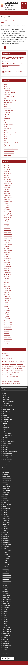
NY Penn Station (15, 372)
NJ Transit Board (10, 370)
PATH (5, 130)
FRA (5, 98)
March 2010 (7, 335)
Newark (16, 368)
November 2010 (8, 325)
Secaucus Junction (6, 378)
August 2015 (7, 252)
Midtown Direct (11, 366)
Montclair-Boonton (20, 366)
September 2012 (8, 298)
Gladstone (21, 361)
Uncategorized (7, 155)
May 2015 (6, 256)
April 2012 (6, 308)
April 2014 (6, 260)
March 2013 (7, 286)
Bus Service (7, 88)
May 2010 (6, 331)
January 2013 (7, 290)
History (6, 104)
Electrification (7, 94)
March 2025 (7, 177)
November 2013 (8, 270)
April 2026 (6, 167)
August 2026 (7, 165)
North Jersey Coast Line (6, 372)
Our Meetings (7, 128)
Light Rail (6, 114)
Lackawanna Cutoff (9, 110)
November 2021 (8, 236)
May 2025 (6, 175)
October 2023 (7, 199)
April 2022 (6, 226)
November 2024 (8, 183)
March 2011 (7, 319)
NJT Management (8, 124)
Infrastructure (7, 108)
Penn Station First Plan (16, 374)
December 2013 (8, 268)
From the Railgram (10, 361)
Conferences (7, 90)
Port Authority (7, 136)
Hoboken (22, 25)
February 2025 (7, 179)
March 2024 (7, 193)
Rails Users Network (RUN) (11, 143)
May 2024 (6, 191)
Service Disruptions (9, 151)
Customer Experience (9, 92)
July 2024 (6, 189)
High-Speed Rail (8, 102)
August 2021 (7, 240)
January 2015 (7, 258)
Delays (16, 356)
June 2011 (6, 314)
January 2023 (7, 214)
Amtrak (6, 84)
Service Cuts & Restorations (11, 149)
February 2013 (7, 288)
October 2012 (7, 296)
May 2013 (6, 282)
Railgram (6, 141)
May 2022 (6, 224)
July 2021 (6, 242)
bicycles (11, 353)
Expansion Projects (9, 96)
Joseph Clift (4, 366)
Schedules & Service (9, 147)
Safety (12, 376)
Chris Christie (6, 356)
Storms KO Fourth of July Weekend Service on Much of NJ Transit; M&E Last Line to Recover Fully (13, 59)
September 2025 (8, 173)
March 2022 (7, 228)
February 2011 (7, 321)
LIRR (5, 116)
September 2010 (8, 329)
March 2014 (7, 262)
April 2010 (6, 333)
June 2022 (6, 222)
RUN (8, 376)
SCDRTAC (16, 376)
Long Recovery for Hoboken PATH (12, 22)
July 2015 (6, 254)
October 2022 (7, 218)
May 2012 (6, 306)
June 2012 (6, 304)
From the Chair (9, 358)
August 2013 (7, 276)
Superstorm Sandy (7, 381)
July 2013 (6, 278)
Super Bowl (13, 379)
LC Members (7, 112)
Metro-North (7, 118)
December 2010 (8, 323)
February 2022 (7, 230)
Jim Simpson (13, 364)
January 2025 (7, 181)
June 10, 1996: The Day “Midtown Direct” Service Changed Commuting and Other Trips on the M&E (14, 71)
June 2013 (6, 280)
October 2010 (7, 327)
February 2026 (7, 169)
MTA (5, 120)
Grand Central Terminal (10, 100)
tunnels (14, 383)
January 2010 (7, 337)
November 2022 (8, 216)
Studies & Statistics (9, 153)
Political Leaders (8, 134)
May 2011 (6, 316)
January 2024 (7, 195)
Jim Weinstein (20, 364)
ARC (7, 353)
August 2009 (7, 341)
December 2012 (8, 292)
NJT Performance (8, 126)
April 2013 (6, 284)
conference (12, 356)
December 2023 (8, 197)
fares (4, 358)
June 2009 (6, 343)
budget (14, 353)
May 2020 (6, 246)
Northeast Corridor (19, 370)
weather (18, 383)
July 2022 (6, 220)
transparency (16, 381)
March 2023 (7, 209)
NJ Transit (4, 370)
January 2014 (7, 266)
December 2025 (8, 171)
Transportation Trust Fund (7, 383)
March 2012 (7, 310)
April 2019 (6, 248)
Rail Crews (6, 139)
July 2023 (6, 203)
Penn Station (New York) (10, 132)
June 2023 (6, 205)
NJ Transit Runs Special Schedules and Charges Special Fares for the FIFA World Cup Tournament (13, 65)
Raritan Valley (4, 376)
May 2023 (6, 207)
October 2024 (7, 185)
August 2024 (7, 187)
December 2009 (8, 339)
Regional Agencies (8, 145)
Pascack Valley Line (5, 374)
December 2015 (8, 250)
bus (17, 353)
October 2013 (7, 272)
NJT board (20, 368)
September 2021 (8, 238)
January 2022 (7, 232)
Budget (5, 86)
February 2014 (7, 264)
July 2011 (6, 312)
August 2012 (7, 300)
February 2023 (7, 211)
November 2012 (8, 294)
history (3, 364)
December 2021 (8, 234)
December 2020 (8, 244)
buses (20, 353)
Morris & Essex (7, 368)
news (5, 122)
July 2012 (6, 302)
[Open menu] (1, 13)
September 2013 (8, 274)
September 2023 (8, 201)
